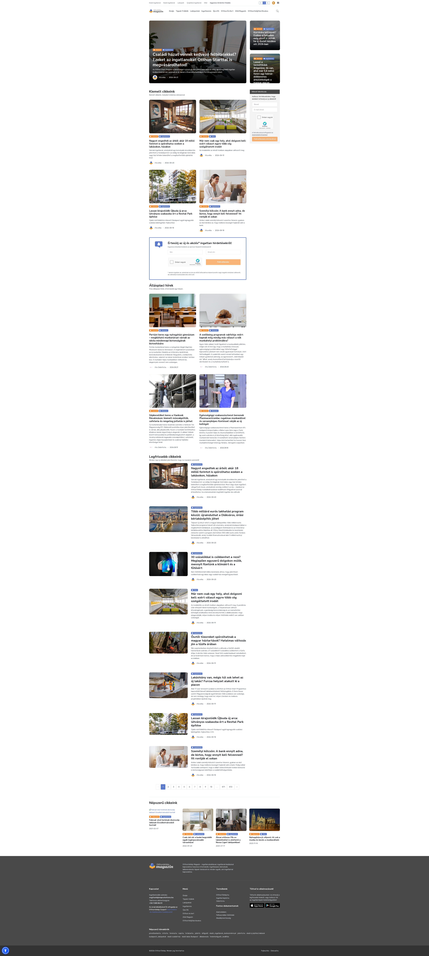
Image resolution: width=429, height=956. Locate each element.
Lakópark (181, 3)
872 (230, 787)
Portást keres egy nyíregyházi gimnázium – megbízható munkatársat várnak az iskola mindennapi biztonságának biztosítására (171, 339)
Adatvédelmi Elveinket (259, 135)
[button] (277, 11)
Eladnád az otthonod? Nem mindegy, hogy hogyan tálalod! (230, 838)
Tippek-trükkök (182, 11)
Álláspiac (164, 330)
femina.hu (173, 933)
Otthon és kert (227, 11)
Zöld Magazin (240, 11)
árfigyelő (205, 933)
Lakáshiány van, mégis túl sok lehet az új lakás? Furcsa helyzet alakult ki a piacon (217, 681)
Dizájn (171, 11)
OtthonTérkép (160, 951)
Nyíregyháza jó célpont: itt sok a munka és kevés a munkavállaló (164, 838)
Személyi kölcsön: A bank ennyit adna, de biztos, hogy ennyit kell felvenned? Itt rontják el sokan (222, 213)
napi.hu (181, 933)
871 (223, 787)
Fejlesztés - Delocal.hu (270, 951)
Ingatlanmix (206, 11)
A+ (268, 2)
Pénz (213, 136)
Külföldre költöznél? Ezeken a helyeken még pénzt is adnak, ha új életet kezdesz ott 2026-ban (264, 38)
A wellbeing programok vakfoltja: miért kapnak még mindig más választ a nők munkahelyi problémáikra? (221, 337)
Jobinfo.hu (220, 901)
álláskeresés (204, 937)
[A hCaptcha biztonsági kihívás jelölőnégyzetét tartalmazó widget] (185, 262)
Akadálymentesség (223, 918)
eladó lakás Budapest (190, 937)
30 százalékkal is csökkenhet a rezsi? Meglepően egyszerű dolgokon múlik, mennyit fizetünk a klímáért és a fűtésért (216, 562)
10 (211, 787)
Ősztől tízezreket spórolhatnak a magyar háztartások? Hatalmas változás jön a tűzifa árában (218, 640)
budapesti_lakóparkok (157, 937)
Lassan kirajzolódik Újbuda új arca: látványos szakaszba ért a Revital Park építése (170, 213)
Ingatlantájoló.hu (222, 898)
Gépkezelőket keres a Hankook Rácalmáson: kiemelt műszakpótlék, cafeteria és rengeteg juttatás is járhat (170, 418)
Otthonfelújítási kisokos (258, 11)
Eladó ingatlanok (155, 3)
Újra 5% (216, 11)
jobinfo (197, 933)
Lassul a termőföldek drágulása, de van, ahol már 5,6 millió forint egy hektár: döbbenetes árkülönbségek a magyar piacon (263, 72)
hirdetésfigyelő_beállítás (219, 937)
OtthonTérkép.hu (222, 895)
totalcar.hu (189, 933)
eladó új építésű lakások (256, 933)
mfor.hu (165, 933)
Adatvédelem (221, 912)
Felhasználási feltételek (225, 915)
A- (261, 2)
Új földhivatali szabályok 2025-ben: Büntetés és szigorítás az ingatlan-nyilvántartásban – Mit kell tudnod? (264, 841)
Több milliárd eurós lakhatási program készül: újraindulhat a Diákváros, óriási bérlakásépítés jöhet (217, 515)
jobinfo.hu (241, 933)
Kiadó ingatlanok (169, 3)
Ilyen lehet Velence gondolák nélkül (197, 818)
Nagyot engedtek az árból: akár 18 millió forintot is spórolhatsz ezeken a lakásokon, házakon (172, 143)
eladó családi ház (174, 937)
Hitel (205, 3)
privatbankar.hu (155, 933)
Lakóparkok (195, 11)
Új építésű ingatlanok (194, 3)
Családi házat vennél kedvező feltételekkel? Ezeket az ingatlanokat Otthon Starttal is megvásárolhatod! (194, 60)
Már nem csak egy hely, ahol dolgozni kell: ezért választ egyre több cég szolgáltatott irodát (222, 143)
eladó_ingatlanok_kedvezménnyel (223, 933)
